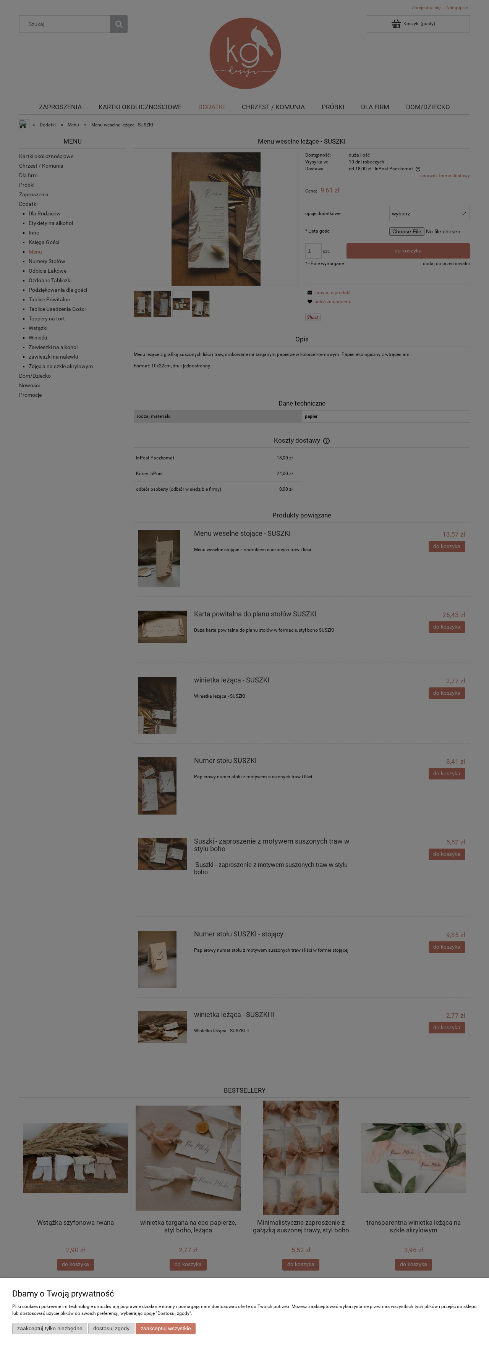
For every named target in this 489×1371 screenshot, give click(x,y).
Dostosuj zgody (111, 1328)
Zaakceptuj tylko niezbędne (50, 1328)
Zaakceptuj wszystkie (166, 1328)
